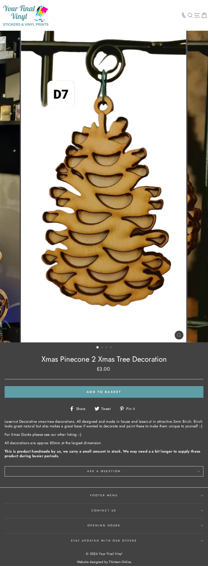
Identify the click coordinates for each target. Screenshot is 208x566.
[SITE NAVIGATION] (197, 15)
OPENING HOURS (104, 525)
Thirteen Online (120, 561)
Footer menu (104, 495)
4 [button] (111, 347)
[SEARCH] (190, 15)
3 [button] (107, 347)
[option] (104, 186)
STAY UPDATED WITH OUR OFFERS (104, 541)
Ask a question (104, 471)
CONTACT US (104, 510)
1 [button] (97, 347)
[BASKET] (204, 15)
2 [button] (102, 347)
